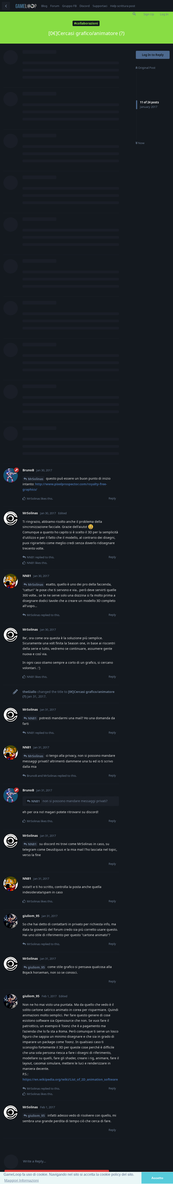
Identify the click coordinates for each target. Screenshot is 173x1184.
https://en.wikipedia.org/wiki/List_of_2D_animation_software (70, 1079)
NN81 (32, 718)
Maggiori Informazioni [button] (21, 1180)
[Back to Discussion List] (6, 6)
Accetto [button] (157, 1178)
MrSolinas (35, 479)
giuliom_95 (36, 967)
